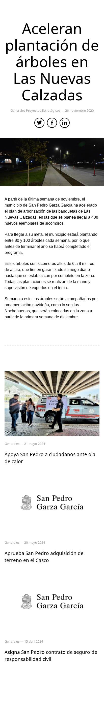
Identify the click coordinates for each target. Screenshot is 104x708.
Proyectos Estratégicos (43, 110)
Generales (18, 110)
